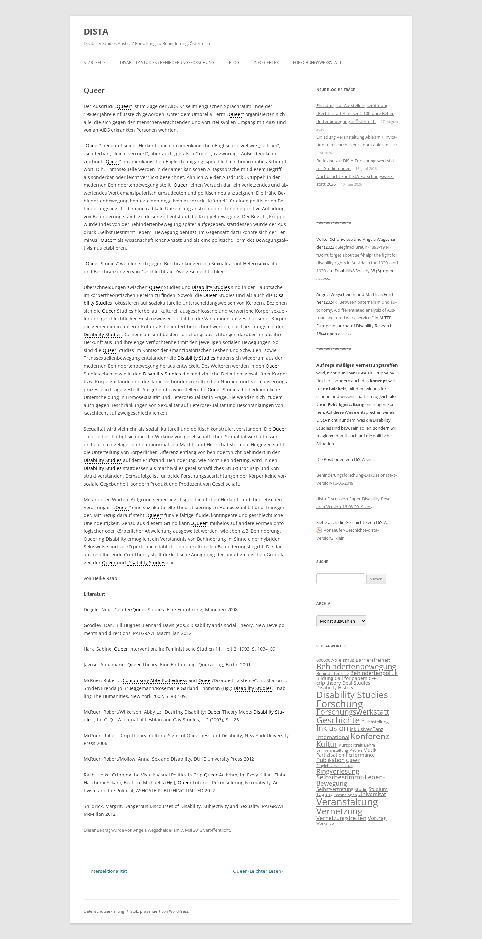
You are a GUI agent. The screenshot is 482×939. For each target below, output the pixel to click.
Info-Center (266, 62)
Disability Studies (352, 694)
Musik (369, 750)
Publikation (330, 760)
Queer (353, 760)
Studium (378, 789)
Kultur (326, 744)
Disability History (334, 687)
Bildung (324, 678)
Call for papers (351, 678)
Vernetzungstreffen (341, 818)
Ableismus (342, 660)
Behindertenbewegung (356, 666)
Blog (234, 62)
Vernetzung (339, 811)
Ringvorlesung (337, 771)
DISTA (96, 31)
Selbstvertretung (334, 789)
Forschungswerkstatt (317, 62)
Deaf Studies (356, 683)
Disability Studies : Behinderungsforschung (167, 62)
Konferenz (370, 735)
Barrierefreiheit (373, 660)
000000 (323, 660)
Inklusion (332, 728)
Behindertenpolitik (374, 673)
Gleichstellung (375, 722)
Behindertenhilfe (332, 673)
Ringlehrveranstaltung (335, 765)
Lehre (369, 745)
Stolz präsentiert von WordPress (159, 911)
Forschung (339, 703)
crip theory (328, 683)
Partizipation (330, 755)
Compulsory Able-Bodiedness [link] (155, 680)
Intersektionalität (105, 871)
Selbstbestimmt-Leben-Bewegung (350, 780)
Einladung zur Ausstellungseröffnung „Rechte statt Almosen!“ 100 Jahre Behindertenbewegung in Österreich (355, 113)
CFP (372, 678)
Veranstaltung (347, 801)
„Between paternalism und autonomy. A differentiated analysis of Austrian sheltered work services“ (356, 310)
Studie (361, 789)
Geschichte (338, 720)
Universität (372, 794)
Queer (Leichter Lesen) (261, 871)
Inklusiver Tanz (366, 729)
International (332, 737)
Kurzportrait (351, 745)
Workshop (325, 823)
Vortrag (377, 818)
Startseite (95, 62)
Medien (355, 750)
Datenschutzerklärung (104, 911)
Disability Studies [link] (211, 287)
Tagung (324, 794)
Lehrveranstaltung (332, 750)
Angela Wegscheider (152, 830)
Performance (360, 754)
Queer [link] (124, 106)
